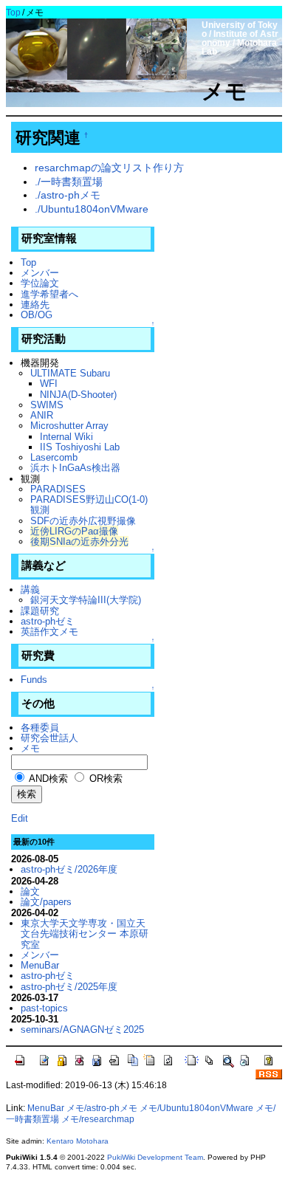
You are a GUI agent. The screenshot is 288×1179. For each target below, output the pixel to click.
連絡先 (35, 304)
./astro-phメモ (67, 195)
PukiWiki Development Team (155, 1157)
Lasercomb (54, 457)
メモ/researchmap (97, 1119)
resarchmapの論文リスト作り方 (109, 167)
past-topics (44, 1008)
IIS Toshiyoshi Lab (80, 447)
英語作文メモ (49, 631)
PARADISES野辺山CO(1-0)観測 (89, 504)
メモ (30, 748)
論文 (30, 891)
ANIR (41, 415)
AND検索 (47, 778)
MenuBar (40, 965)
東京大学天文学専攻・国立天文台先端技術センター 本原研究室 (84, 934)
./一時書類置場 (69, 182)
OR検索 (104, 778)
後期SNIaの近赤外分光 (79, 541)
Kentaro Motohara (78, 1141)
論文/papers (46, 901)
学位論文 (40, 283)
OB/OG (36, 314)
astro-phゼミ (48, 621)
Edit (19, 818)
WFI (49, 383)
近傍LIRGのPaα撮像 (74, 531)
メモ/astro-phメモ (101, 1108)
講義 (30, 589)
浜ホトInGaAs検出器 (75, 467)
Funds (34, 679)
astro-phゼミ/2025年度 (69, 986)
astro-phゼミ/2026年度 (69, 869)
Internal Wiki (66, 436)
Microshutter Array (69, 425)
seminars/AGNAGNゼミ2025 (82, 1029)
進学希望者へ (49, 294)
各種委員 (40, 727)
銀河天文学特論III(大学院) (85, 599)
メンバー (40, 272)
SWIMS (47, 404)
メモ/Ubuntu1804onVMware (196, 1108)
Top (13, 12)
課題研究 (40, 610)
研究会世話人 (49, 737)
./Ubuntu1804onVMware (91, 209)
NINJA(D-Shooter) (78, 394)
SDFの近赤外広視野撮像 (83, 520)
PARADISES (58, 489)
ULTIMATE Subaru (70, 373)
